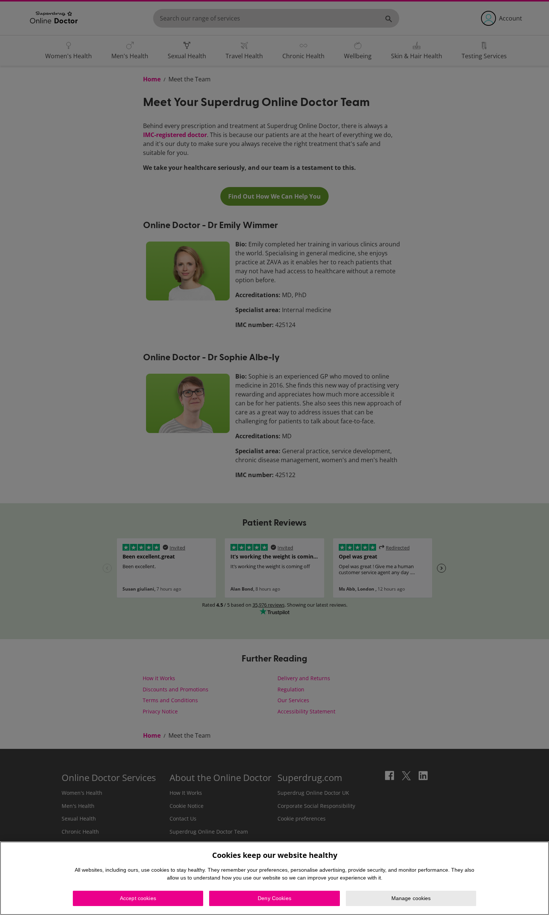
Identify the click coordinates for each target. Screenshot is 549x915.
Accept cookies (138, 898)
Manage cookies (411, 898)
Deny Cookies (274, 898)
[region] (274, 878)
